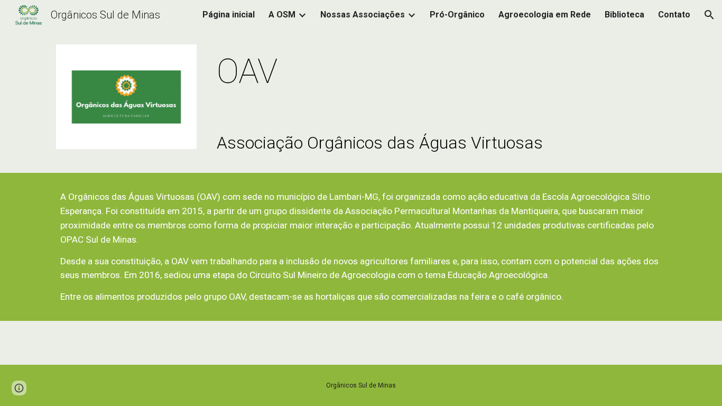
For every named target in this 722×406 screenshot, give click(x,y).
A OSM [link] (282, 15)
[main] (439, 72)
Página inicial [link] (228, 15)
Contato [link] (674, 15)
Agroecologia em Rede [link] (544, 15)
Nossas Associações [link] (362, 15)
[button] (709, 14)
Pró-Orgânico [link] (457, 15)
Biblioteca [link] (624, 15)
